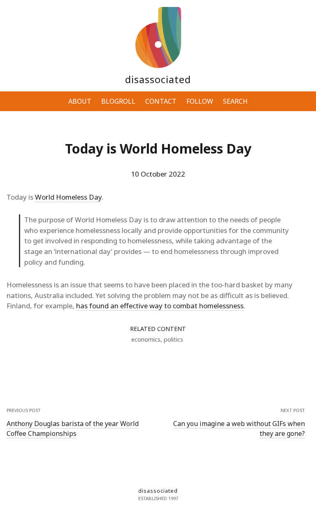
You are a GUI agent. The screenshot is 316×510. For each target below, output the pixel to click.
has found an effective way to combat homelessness (160, 305)
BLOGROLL (118, 101)
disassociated (158, 79)
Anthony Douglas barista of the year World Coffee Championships (73, 428)
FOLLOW (199, 101)
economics (145, 339)
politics (173, 339)
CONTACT (161, 101)
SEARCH (235, 101)
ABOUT (79, 101)
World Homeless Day (68, 197)
